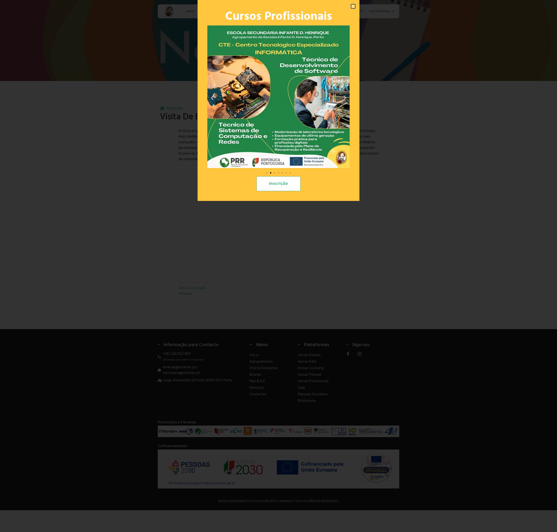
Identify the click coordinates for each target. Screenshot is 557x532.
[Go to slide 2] (270, 172)
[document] (278, 266)
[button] (353, 6)
